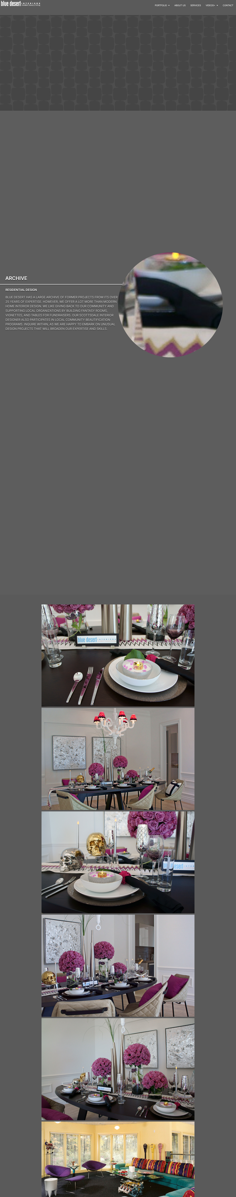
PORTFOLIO (161, 5)
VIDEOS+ (210, 5)
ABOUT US (180, 5)
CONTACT (228, 5)
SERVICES (195, 5)
